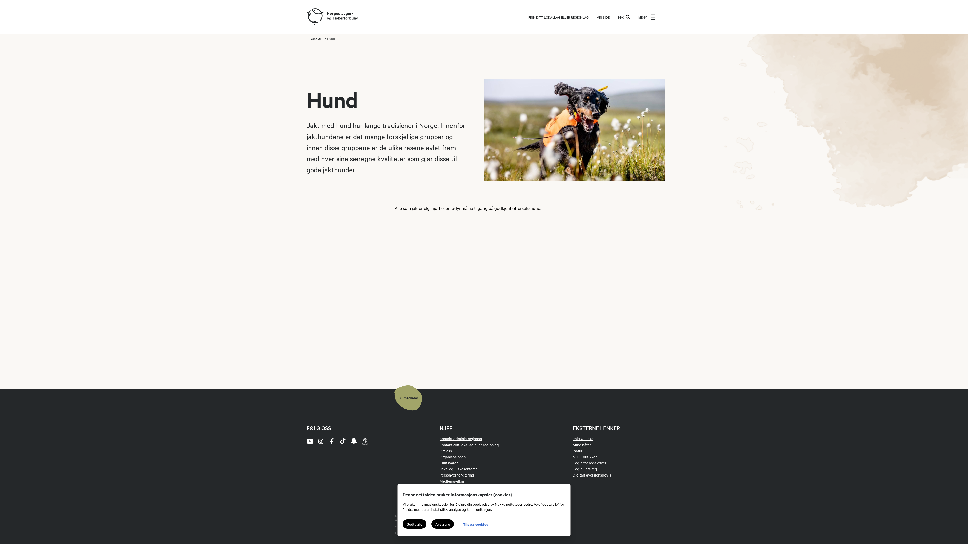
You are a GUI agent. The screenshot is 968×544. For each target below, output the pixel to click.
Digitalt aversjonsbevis (592, 475)
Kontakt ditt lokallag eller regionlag (469, 444)
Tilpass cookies (475, 524)
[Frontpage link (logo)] (314, 17)
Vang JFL (317, 38)
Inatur (577, 450)
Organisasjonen (453, 456)
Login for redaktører (589, 462)
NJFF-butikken (585, 456)
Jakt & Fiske (583, 438)
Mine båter (582, 444)
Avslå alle (442, 524)
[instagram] (320, 441)
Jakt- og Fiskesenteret (458, 468)
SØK (621, 17)
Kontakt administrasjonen (461, 438)
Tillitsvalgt (449, 462)
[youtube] (309, 441)
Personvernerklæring (457, 475)
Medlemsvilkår (452, 481)
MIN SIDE (603, 17)
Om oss (446, 450)
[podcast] (365, 441)
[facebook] (331, 441)
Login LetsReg (585, 468)
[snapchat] (354, 441)
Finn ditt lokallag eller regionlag (558, 17)
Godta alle (414, 524)
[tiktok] (343, 441)
